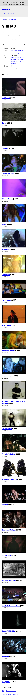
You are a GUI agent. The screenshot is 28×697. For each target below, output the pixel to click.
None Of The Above (9, 580)
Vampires (5, 656)
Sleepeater (6, 682)
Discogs (17, 53)
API (3, 691)
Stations (5, 148)
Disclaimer (16, 694)
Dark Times (6, 555)
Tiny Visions (6, 9)
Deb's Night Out (8, 174)
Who (8, 19)
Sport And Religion (9, 530)
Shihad (13, 19)
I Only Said (6, 98)
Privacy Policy (6, 694)
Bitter (4, 224)
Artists (4, 13)
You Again (5, 249)
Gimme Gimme (7, 199)
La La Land (6, 275)
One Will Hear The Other (11, 606)
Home (4, 19)
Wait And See (7, 429)
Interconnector (7, 376)
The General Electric (9, 479)
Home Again (6, 300)
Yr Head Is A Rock (8, 351)
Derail (4, 123)
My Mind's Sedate (8, 454)
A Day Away (6, 325)
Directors (11, 13)
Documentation (11, 691)
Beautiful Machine (9, 631)
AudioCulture (15, 51)
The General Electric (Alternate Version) (13, 402)
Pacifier (5, 505)
